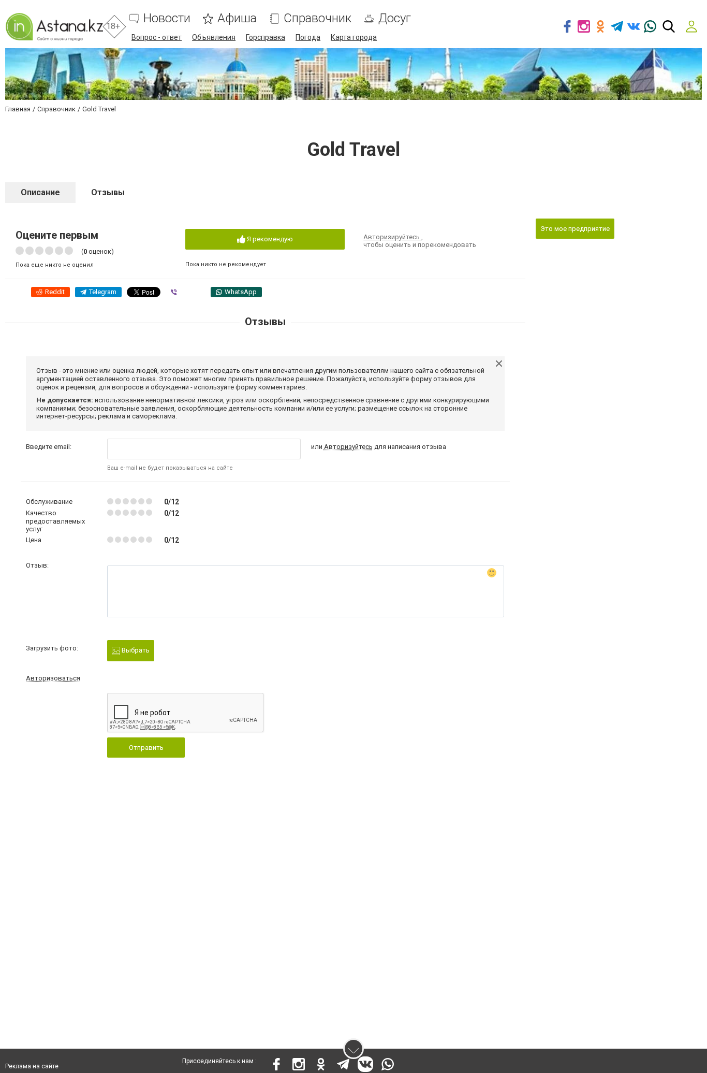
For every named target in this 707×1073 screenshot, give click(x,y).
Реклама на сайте (31, 1066)
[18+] (54, 26)
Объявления (213, 37)
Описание (40, 192)
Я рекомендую (269, 239)
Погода (308, 37)
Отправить (146, 747)
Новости (166, 18)
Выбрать (135, 650)
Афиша (237, 18)
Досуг (394, 18)
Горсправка (265, 37)
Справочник (317, 18)
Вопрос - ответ (156, 37)
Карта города (354, 37)
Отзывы (108, 192)
